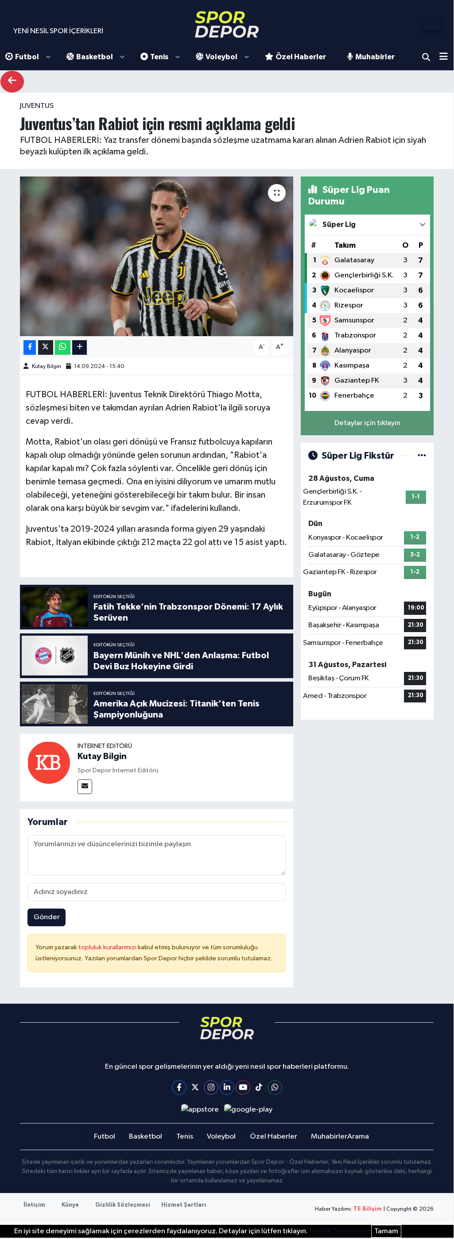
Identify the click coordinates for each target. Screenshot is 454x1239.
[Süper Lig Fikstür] (422, 456)
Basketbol (94, 57)
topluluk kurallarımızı (108, 947)
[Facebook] (179, 1087)
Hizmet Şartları (183, 1205)
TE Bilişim (367, 1209)
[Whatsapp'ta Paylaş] (62, 347)
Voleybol (221, 57)
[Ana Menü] (446, 57)
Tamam (386, 1231)
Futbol (27, 57)
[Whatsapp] (275, 1087)
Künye (70, 1205)
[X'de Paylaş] (45, 347)
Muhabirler (375, 57)
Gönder (47, 917)
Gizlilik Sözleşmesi (122, 1205)
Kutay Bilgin (46, 366)
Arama (426, 57)
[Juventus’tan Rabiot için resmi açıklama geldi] (156, 256)
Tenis (159, 57)
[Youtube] (243, 1087)
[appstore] (200, 1109)
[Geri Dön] (12, 81)
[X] (195, 1087)
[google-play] (248, 1109)
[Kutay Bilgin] (48, 762)
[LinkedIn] (227, 1087)
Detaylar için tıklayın (367, 423)
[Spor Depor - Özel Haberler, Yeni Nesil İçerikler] (227, 24)
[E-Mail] (85, 786)
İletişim (34, 1205)
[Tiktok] (259, 1087)
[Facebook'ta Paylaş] (29, 347)
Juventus (37, 106)
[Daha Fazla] (79, 347)
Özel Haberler (301, 57)
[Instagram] (211, 1087)
